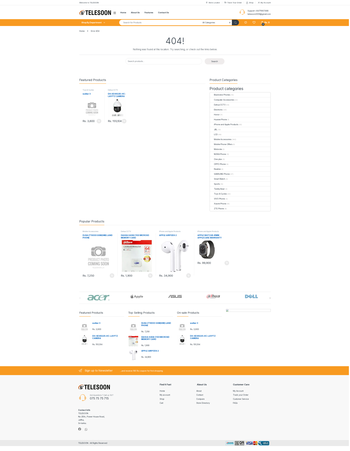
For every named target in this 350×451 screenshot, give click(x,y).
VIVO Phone (219, 199)
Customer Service (241, 399)
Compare (200, 399)
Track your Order (240, 395)
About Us (135, 12)
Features (149, 12)
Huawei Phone (220, 119)
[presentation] (270, 298)
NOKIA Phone (220, 154)
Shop (251, 3)
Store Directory (203, 403)
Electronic (218, 109)
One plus (218, 159)
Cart (161, 403)
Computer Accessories (224, 100)
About (199, 391)
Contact (199, 395)
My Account (266, 3)
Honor (216, 114)
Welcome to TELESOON (89, 3)
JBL (215, 129)
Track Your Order (234, 3)
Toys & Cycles (88, 90)
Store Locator (214, 3)
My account (165, 395)
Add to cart (99, 121)
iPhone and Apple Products (226, 124)
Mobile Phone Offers (223, 144)
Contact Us (163, 12)
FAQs (235, 403)
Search (214, 61)
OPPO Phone (220, 164)
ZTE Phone (219, 208)
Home (123, 12)
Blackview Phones (222, 95)
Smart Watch (219, 179)
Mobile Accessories (222, 139)
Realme (217, 169)
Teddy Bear (219, 189)
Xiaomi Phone (220, 203)
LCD (216, 134)
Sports (217, 184)
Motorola (218, 149)
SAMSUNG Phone (222, 174)
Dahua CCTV (113, 90)
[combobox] (160, 22)
